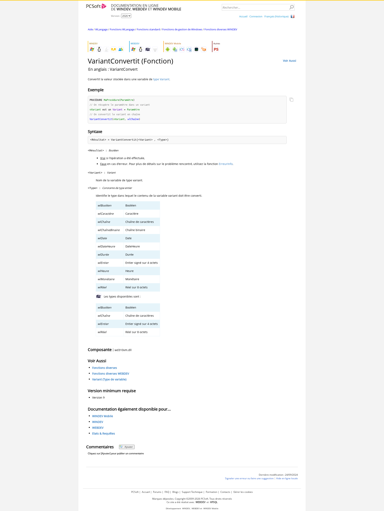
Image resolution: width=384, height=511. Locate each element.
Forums (157, 492)
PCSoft (135, 492)
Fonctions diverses (104, 368)
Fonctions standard (148, 29)
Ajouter (129, 446)
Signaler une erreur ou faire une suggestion (249, 478)
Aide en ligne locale (287, 478)
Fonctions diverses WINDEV (220, 29)
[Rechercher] (291, 7)
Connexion (255, 16)
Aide (90, 29)
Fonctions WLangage (122, 29)
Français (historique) (276, 16)
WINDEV (97, 422)
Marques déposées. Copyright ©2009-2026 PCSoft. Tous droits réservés (192, 498)
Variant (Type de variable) (109, 379)
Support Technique (192, 492)
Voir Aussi (289, 61)
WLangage (101, 29)
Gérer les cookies (243, 492)
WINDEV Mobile (102, 416)
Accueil (243, 16)
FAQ (167, 492)
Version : (116, 16)
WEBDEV (97, 428)
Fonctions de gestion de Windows (182, 29)
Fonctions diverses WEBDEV (110, 373)
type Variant (161, 79)
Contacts (225, 492)
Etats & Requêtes (103, 433)
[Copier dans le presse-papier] (291, 100)
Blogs (175, 492)
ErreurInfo (226, 164)
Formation (211, 492)
